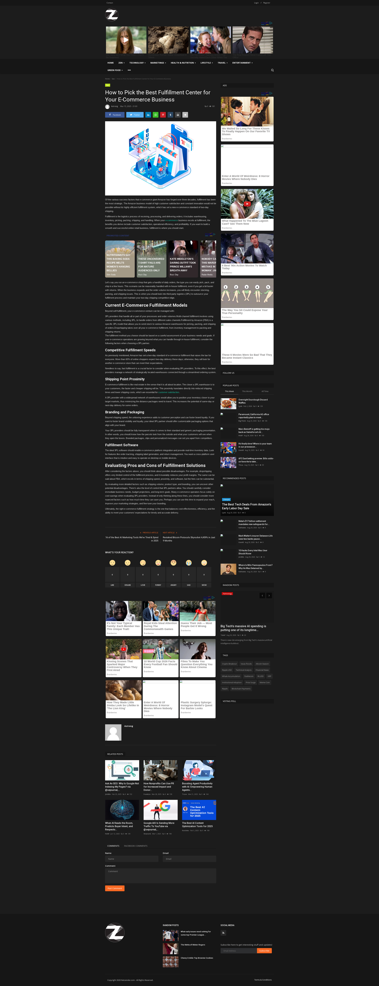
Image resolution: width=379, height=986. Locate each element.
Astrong (114, 106)
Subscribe (264, 950)
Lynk (240, 406)
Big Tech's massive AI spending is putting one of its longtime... (243, 628)
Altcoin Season (262, 663)
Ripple (225, 688)
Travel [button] (222, 62)
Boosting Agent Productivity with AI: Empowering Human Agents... (197, 786)
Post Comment (115, 888)
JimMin (108, 794)
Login (256, 2)
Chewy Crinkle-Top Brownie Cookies (197, 958)
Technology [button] (136, 62)
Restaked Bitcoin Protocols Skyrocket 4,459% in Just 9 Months (189, 539)
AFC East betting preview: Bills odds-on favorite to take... (256, 460)
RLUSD (261, 676)
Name (108, 853)
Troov (184, 794)
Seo (113, 79)
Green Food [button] (114, 70)
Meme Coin (265, 682)
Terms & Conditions (263, 979)
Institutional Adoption (232, 682)
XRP (269, 676)
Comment (110, 865)
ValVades (242, 527)
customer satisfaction (168, 392)
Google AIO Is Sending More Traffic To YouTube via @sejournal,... (159, 826)
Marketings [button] (157, 62)
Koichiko (185, 830)
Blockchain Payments (241, 688)
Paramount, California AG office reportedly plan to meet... (254, 416)
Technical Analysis (244, 670)
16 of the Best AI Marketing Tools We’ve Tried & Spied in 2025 (131, 539)
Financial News (262, 670)
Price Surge (251, 682)
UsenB (241, 450)
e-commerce (171, 220)
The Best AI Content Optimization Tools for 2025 (197, 825)
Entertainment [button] (241, 62)
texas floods (246, 663)
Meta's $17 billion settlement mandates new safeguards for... (254, 522)
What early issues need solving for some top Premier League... (196, 933)
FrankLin (147, 794)
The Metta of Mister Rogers (193, 945)
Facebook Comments (135, 845)
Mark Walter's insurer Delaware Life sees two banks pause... (256, 537)
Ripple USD (227, 670)
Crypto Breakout (229, 663)
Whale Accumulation (231, 676)
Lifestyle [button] (206, 62)
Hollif (107, 834)
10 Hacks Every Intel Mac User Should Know (253, 552)
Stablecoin (248, 676)
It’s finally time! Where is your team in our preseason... (255, 445)
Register (266, 2)
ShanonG (147, 834)
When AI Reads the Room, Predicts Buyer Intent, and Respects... (119, 826)
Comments (113, 845)
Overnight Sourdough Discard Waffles (253, 401)
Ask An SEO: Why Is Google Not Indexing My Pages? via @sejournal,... (122, 786)
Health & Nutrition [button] (182, 62)
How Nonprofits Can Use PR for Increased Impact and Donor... (159, 786)
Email (166, 853)
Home (110, 62)
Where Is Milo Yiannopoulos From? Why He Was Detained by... (256, 566)
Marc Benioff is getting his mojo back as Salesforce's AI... (254, 430)
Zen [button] (120, 62)
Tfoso (241, 465)
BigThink (242, 421)
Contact (110, 2)
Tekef (223, 635)
